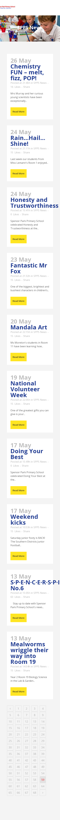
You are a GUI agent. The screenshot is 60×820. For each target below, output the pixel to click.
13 (34, 721)
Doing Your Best (26, 454)
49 (42, 767)
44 (42, 760)
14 (42, 721)
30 (10, 747)
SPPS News (40, 83)
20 (10, 734)
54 (42, 773)
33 (34, 747)
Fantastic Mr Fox (28, 268)
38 (34, 754)
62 (26, 786)
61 (18, 786)
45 (10, 767)
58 (34, 780)
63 (15, 597)
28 (34, 741)
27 (26, 741)
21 (18, 734)
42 (26, 760)
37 (26, 754)
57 (26, 780)
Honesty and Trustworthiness (34, 202)
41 (18, 760)
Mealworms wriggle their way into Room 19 (29, 653)
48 (34, 767)
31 (18, 747)
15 (15, 152)
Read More (18, 111)
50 (10, 773)
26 (18, 741)
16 (15, 87)
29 (42, 741)
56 (18, 780)
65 (10, 792)
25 (10, 741)
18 (34, 728)
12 (26, 721)
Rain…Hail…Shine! (27, 141)
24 (42, 734)
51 (18, 773)
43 (34, 760)
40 (10, 760)
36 (18, 754)
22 (26, 734)
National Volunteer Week (25, 389)
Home (19, 31)
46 (18, 767)
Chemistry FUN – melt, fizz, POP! (27, 72)
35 (10, 754)
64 (42, 786)
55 (10, 780)
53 (34, 773)
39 (42, 754)
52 (26, 773)
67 (26, 792)
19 (42, 728)
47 (26, 767)
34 (42, 747)
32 (26, 747)
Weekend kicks (24, 519)
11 (18, 721)
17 (26, 728)
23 (34, 734)
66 (18, 792)
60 (10, 786)
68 (34, 792)
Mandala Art (28, 327)
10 (10, 721)
